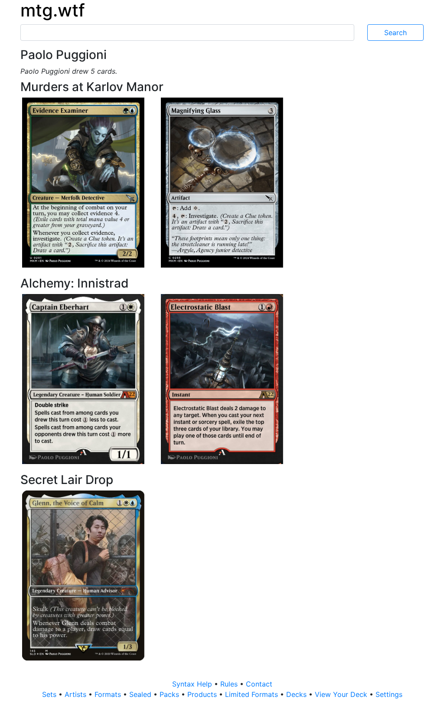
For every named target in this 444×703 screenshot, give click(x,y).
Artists (76, 694)
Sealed (141, 694)
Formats (109, 694)
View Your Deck (342, 694)
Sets (50, 694)
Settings (388, 694)
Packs (170, 694)
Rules (230, 684)
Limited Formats (252, 694)
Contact (259, 684)
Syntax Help (193, 684)
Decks (297, 694)
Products (203, 694)
